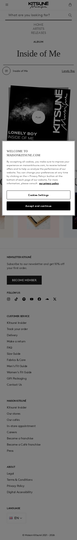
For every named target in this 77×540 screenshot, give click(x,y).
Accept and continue (38, 205)
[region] (38, 178)
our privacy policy (49, 183)
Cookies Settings (38, 194)
